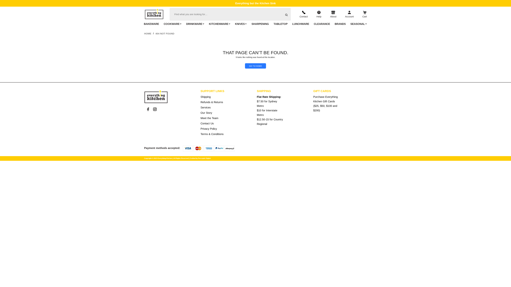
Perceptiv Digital (204, 158)
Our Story (206, 112)
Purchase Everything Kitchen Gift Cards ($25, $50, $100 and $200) (325, 103)
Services (206, 107)
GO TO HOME (255, 66)
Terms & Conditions (212, 134)
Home (147, 33)
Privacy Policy (209, 128)
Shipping (206, 96)
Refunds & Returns (212, 102)
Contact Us (207, 123)
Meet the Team (209, 118)
